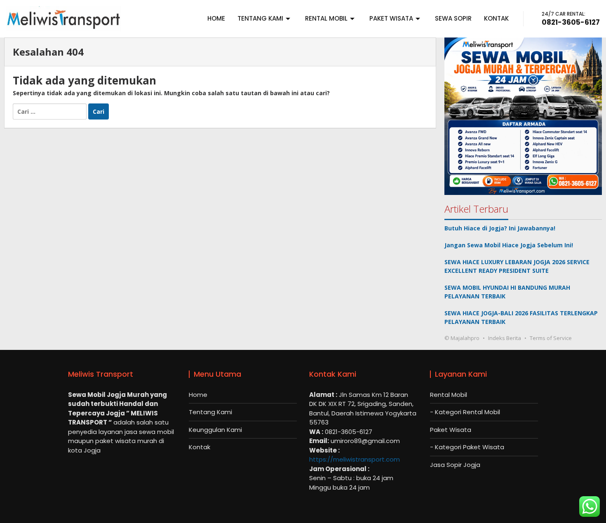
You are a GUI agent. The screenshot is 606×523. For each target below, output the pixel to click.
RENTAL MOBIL (326, 18)
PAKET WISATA (391, 18)
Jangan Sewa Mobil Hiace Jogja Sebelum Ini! (508, 245)
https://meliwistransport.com (354, 459)
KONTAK (496, 18)
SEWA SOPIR (453, 18)
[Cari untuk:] (50, 111)
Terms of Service (551, 338)
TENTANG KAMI (260, 18)
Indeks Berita (504, 338)
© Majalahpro (461, 338)
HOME (216, 18)
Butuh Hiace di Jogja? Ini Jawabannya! (499, 228)
